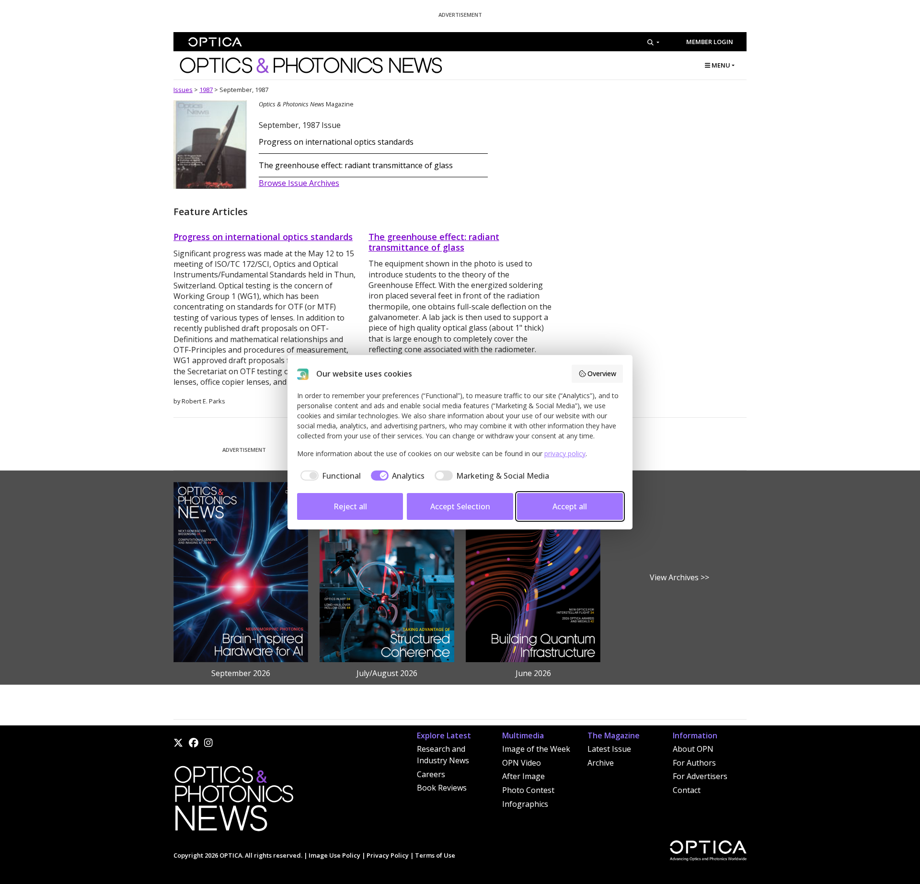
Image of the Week (536, 749)
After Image (523, 776)
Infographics (525, 804)
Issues (183, 89)
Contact (687, 790)
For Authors (694, 763)
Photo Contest (528, 790)
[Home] (233, 801)
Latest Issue (609, 749)
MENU (720, 65)
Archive (600, 763)
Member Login (709, 41)
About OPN (693, 749)
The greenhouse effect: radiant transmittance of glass (356, 165)
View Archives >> (679, 577)
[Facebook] (193, 742)
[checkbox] (329, 476)
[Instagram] (208, 742)
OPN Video (521, 763)
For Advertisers (700, 776)
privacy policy (565, 453)
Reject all (350, 506)
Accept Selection (460, 506)
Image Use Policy (334, 855)
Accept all (569, 506)
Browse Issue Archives (299, 183)
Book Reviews (442, 787)
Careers (431, 774)
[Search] (653, 42)
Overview (601, 373)
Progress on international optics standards (336, 142)
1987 (206, 89)
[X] (178, 742)
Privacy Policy (388, 855)
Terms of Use (435, 855)
